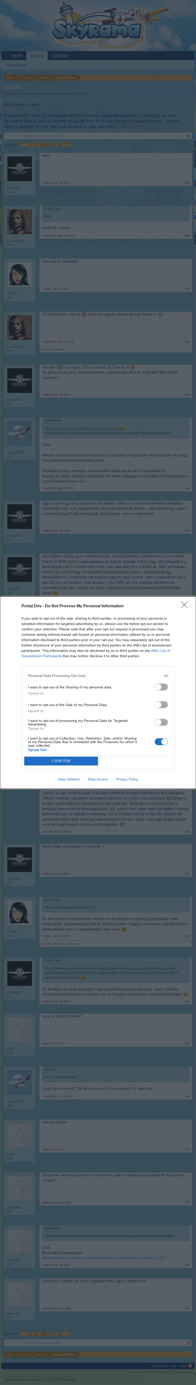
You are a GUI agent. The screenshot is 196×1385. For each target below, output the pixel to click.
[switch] (161, 687)
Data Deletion (69, 779)
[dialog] (98, 692)
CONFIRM (61, 761)
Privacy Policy (127, 779)
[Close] (186, 606)
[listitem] (98, 675)
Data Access (98, 779)
